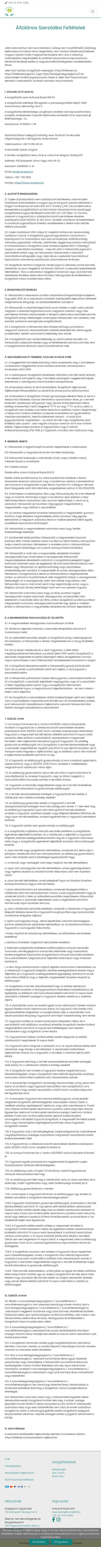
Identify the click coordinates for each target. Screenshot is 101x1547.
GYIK (7, 1459)
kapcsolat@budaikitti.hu (66, 1512)
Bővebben (39, 1541)
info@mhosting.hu (22, 171)
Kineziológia (59, 1469)
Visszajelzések (13, 1466)
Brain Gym (58, 1476)
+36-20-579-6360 (18, 2)
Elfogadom (61, 1541)
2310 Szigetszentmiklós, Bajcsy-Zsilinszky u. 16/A (22, 1527)
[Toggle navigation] (92, 11)
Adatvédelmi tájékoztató (19, 1472)
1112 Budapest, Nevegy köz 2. (21, 1512)
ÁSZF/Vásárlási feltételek (19, 1479)
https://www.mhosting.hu (29, 182)
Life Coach (58, 1472)
